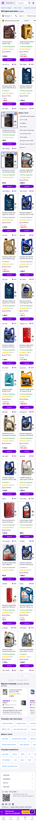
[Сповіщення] (33, 2)
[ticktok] (13, 804)
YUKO (29, 760)
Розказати (26, 812)
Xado (22, 760)
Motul (22, 754)
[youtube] (3, 804)
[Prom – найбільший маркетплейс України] (3, 3)
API (15, 760)
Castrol (14, 754)
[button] (9, 59)
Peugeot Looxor (21, 723)
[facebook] (6, 804)
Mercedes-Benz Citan (20, 729)
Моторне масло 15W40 (19, 739)
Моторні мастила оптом (9, 766)
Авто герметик (24, 744)
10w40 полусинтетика (9, 744)
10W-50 (26, 20)
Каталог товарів (6, 8)
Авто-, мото (17, 8)
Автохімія (5, 739)
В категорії (9, 3)
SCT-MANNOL (6, 760)
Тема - (9, 792)
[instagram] (9, 804)
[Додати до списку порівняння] (15, 33)
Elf (29, 754)
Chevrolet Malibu (7, 723)
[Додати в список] (15, 36)
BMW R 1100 (6, 729)
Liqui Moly (5, 754)
